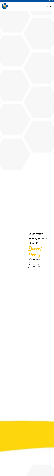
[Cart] (50, 6)
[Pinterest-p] (52, 0)
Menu (52, 6)
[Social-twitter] (49, 0)
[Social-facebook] (50, 0)
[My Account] (48, 6)
